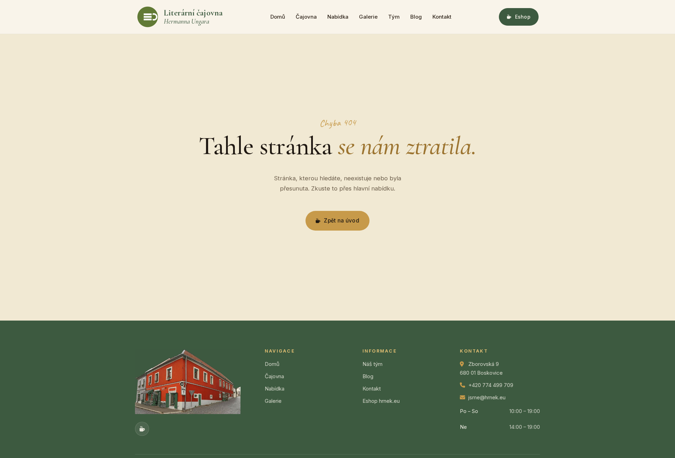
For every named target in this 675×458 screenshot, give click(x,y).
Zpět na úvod (341, 220)
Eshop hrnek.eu (381, 401)
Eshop (523, 17)
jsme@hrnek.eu (487, 397)
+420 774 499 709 (490, 385)
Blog (416, 16)
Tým (394, 16)
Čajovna (306, 16)
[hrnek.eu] (142, 429)
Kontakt (441, 16)
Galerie (368, 16)
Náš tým (372, 364)
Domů (277, 16)
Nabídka (337, 16)
